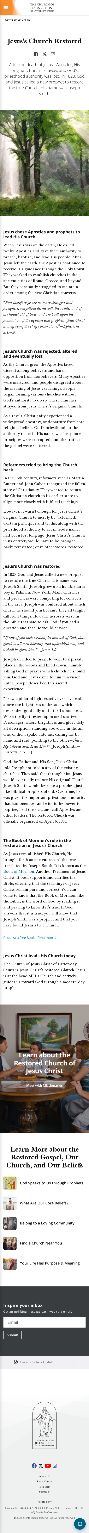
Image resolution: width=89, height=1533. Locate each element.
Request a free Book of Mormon (28, 937)
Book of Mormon (18, 872)
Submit (12, 1335)
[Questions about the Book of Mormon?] (80, 1524)
